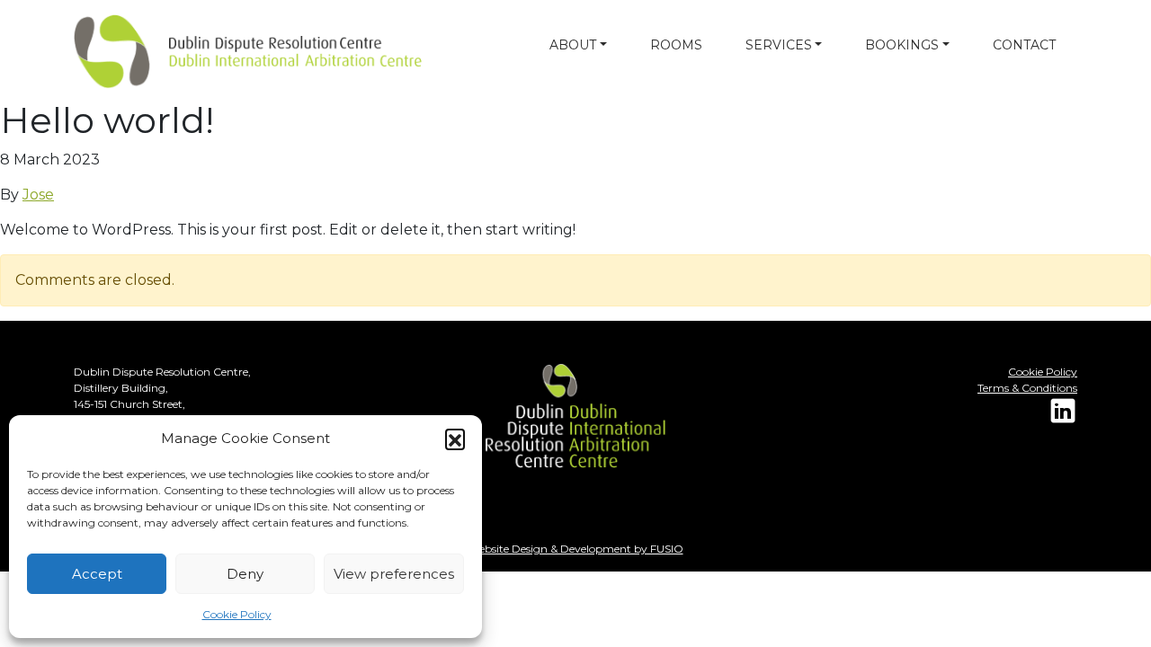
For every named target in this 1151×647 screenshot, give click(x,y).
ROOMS (676, 45)
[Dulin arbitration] (200, 51)
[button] (455, 439)
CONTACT (1024, 45)
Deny (245, 573)
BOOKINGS (902, 45)
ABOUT (572, 45)
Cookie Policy (237, 614)
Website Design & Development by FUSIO (575, 548)
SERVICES (778, 45)
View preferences (394, 573)
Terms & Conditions (1027, 387)
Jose (38, 194)
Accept (97, 573)
